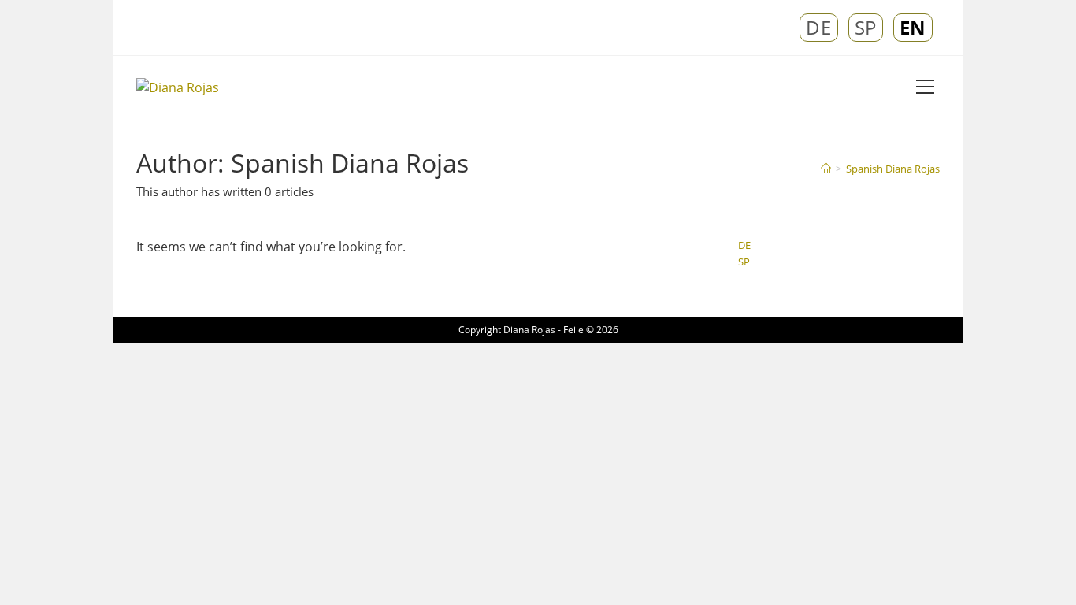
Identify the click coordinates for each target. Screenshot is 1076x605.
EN (913, 28)
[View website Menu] (925, 88)
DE (818, 28)
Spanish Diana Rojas (893, 168)
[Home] (826, 168)
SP (866, 28)
